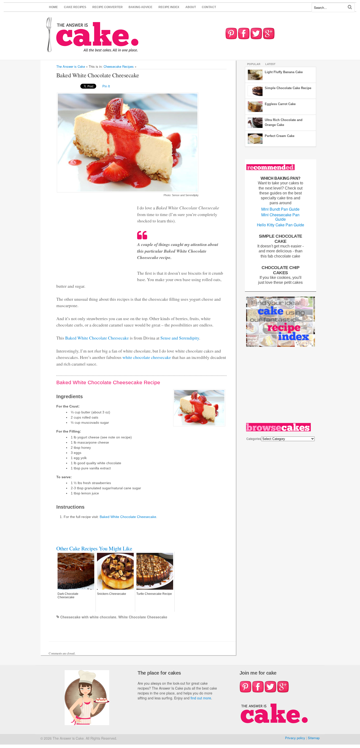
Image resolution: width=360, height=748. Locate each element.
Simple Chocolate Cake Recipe (288, 88)
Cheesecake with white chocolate (88, 616)
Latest (270, 64)
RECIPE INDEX (168, 7)
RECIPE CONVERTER (107, 7)
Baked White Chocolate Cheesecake (97, 338)
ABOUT (190, 7)
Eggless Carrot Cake (280, 104)
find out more (201, 697)
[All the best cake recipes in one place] (92, 50)
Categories (253, 438)
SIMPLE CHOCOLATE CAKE (280, 238)
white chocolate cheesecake (146, 357)
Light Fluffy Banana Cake (284, 72)
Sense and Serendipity (179, 338)
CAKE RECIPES (75, 7)
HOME (53, 7)
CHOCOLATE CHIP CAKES (280, 270)
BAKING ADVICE (140, 7)
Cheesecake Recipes (119, 66)
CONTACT (209, 7)
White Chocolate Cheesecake (142, 616)
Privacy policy (295, 737)
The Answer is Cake (70, 66)
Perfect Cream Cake (279, 136)
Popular (253, 64)
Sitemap (314, 737)
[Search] (350, 7)
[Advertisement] (283, 386)
